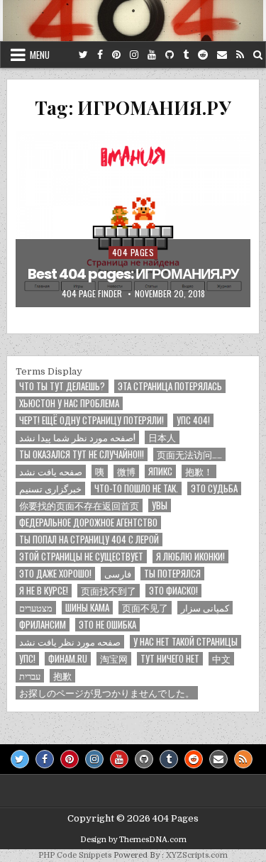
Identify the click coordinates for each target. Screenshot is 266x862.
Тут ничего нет (169, 658)
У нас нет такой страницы (185, 641)
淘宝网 (114, 658)
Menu (40, 55)
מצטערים (35, 607)
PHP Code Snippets (74, 855)
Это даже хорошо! (55, 573)
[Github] (169, 55)
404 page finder (92, 293)
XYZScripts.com (197, 855)
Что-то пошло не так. (136, 488)
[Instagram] (134, 55)
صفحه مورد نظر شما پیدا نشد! (77, 437)
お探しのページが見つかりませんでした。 (106, 693)
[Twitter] (83, 55)
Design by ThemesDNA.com (133, 839)
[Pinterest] (116, 55)
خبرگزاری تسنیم (50, 488)
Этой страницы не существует (81, 556)
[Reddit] (203, 55)
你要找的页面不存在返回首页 (79, 505)
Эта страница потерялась (170, 386)
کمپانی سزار (205, 607)
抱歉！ (199, 471)
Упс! (27, 658)
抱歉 (62, 676)
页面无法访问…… (189, 454)
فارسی (117, 573)
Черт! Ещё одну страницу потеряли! (91, 420)
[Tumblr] (186, 55)
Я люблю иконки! (190, 556)
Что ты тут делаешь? (62, 386)
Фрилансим (42, 624)
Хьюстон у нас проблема (69, 403)
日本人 (162, 437)
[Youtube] (152, 55)
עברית (29, 676)
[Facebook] (100, 55)
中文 (221, 658)
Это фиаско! (173, 590)
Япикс (160, 471)
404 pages (133, 252)
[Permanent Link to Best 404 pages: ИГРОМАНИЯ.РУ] (133, 219)
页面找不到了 (108, 590)
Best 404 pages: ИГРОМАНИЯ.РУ (133, 274)
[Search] (257, 55)
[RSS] (240, 55)
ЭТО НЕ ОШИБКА (107, 624)
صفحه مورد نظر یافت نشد (70, 641)
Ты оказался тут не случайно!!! (81, 454)
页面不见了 (145, 607)
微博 (126, 471)
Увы (159, 505)
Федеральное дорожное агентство (88, 522)
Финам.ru (67, 658)
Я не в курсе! (43, 590)
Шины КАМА (87, 607)
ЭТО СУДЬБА (214, 488)
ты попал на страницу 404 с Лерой (89, 539)
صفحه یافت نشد (50, 471)
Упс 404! (193, 420)
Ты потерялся (172, 573)
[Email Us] (222, 55)
